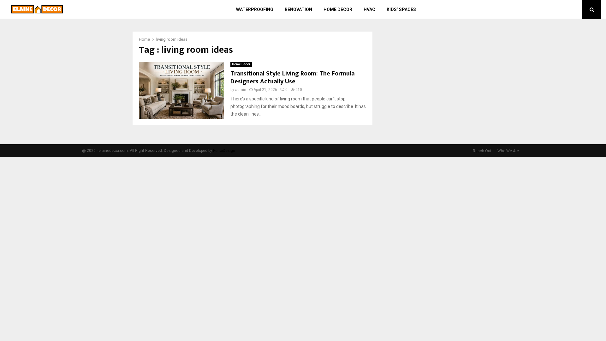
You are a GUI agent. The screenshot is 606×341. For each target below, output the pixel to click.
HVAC (369, 9)
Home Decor (338, 9)
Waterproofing (254, 9)
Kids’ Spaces (401, 9)
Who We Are (508, 151)
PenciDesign (224, 150)
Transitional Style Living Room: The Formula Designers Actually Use (292, 77)
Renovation (298, 9)
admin (240, 89)
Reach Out (482, 151)
